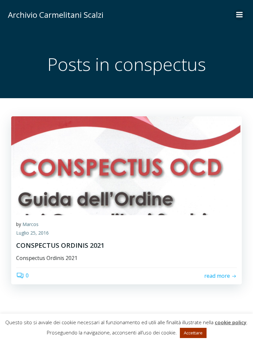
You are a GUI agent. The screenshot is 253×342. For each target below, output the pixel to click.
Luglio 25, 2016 (32, 233)
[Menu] (239, 14)
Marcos (30, 224)
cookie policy (230, 322)
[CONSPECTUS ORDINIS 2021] (126, 165)
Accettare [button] (193, 333)
